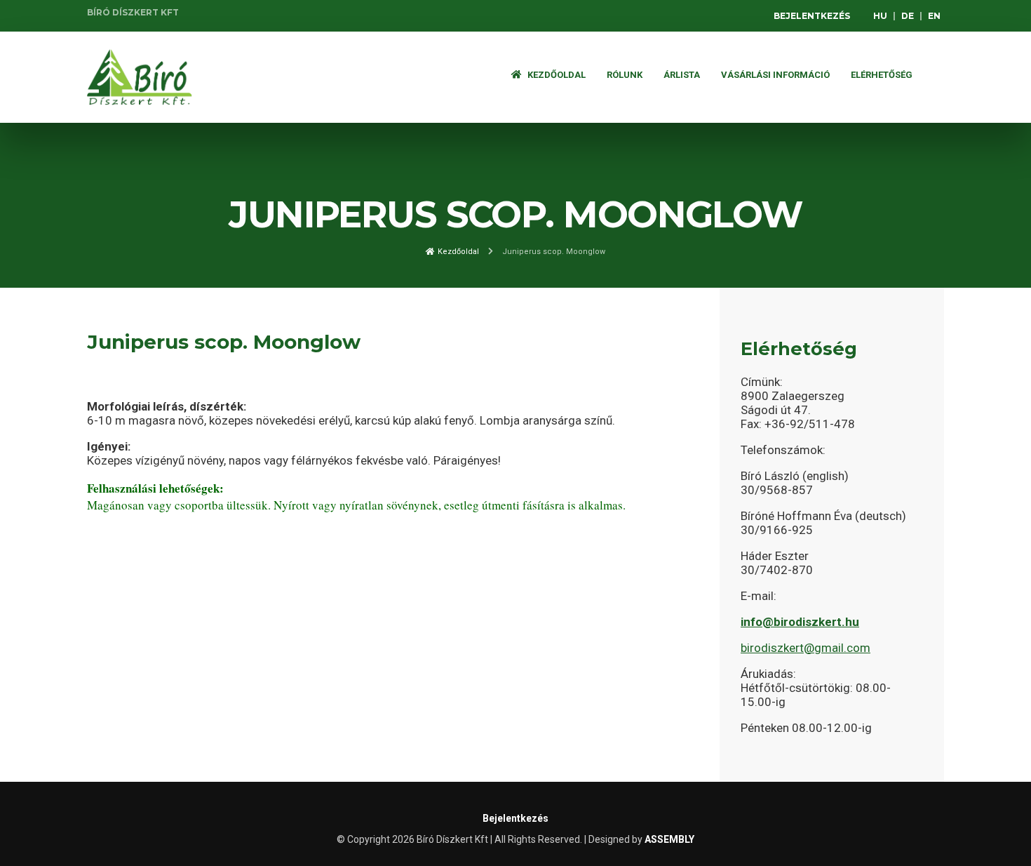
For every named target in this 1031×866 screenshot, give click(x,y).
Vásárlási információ (775, 74)
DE (907, 16)
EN (934, 16)
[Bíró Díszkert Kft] (139, 77)
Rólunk (624, 74)
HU (880, 16)
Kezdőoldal (555, 74)
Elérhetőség (881, 74)
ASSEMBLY (669, 839)
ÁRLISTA (681, 74)
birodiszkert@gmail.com (805, 648)
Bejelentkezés (812, 16)
